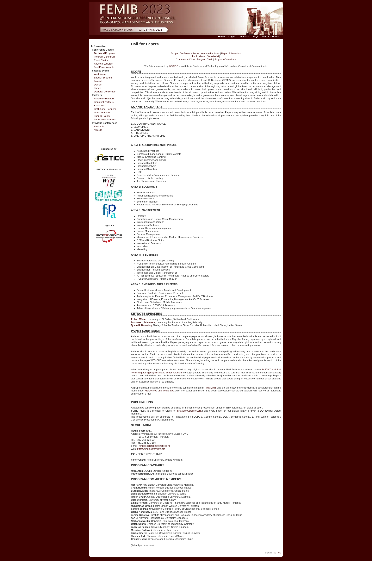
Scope (174, 53)
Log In (231, 36)
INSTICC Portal (270, 36)
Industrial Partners (104, 102)
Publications (198, 56)
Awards (98, 130)
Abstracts (99, 126)
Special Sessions (103, 77)
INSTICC (173, 66)
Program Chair (205, 59)
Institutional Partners (105, 109)
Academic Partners (104, 98)
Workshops (100, 74)
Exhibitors (99, 105)
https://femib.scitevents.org (151, 449)
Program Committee (104, 56)
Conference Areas (189, 53)
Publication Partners (105, 119)
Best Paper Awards (104, 67)
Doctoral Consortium (105, 91)
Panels (98, 88)
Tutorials (98, 81)
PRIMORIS (210, 387)
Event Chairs (101, 60)
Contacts (244, 36)
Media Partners (102, 112)
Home (221, 36)
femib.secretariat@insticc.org (154, 446)
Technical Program (104, 53)
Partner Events (102, 116)
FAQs (256, 36)
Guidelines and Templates (159, 390)
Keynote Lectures (103, 63)
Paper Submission (231, 53)
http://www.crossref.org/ (189, 410)
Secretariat (213, 56)
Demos (98, 84)
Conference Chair (185, 59)
